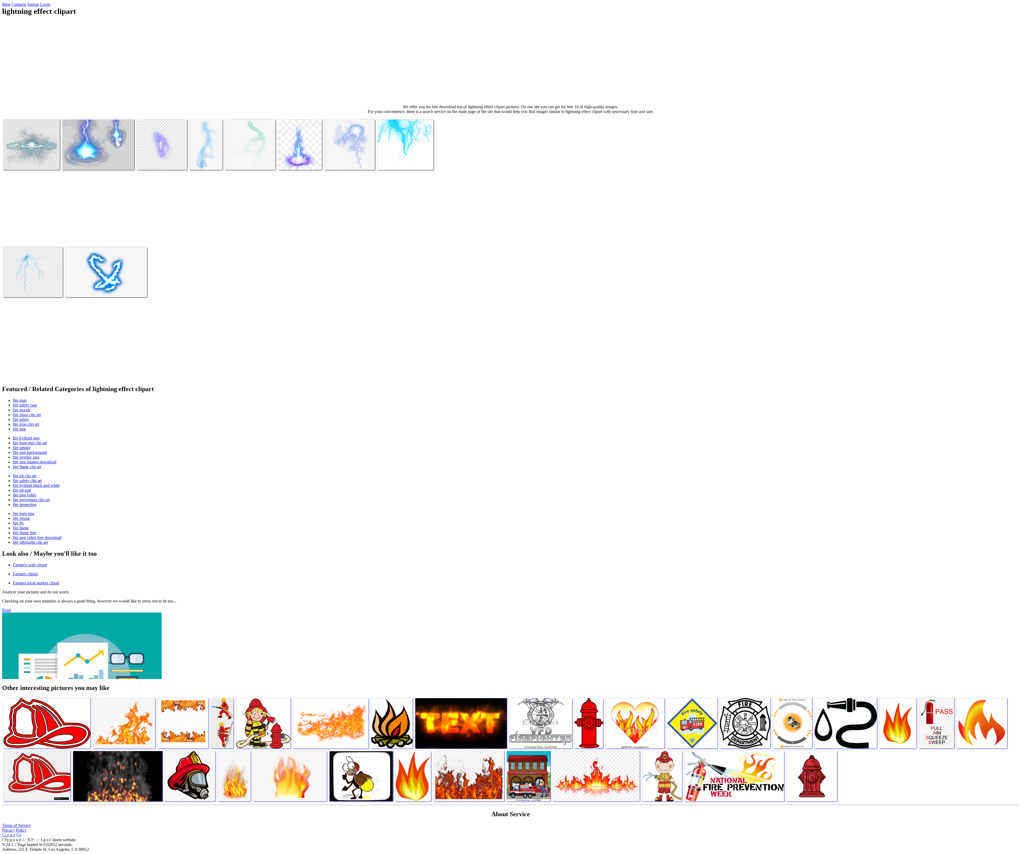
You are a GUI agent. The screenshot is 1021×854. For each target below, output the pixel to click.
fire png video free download (37, 537)
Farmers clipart (25, 574)
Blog (6, 4)
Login (45, 4)
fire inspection (24, 504)
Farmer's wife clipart (30, 565)
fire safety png (25, 405)
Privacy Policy (14, 830)
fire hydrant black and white (36, 485)
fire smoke (21, 447)
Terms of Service (16, 825)
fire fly (18, 523)
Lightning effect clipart (22, 163)
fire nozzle (21, 410)
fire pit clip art (24, 476)
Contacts (18, 4)
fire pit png (22, 490)
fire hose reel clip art (30, 443)
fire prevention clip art (31, 499)
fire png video (24, 495)
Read (6, 610)
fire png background (30, 452)
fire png (19, 429)
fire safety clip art (27, 480)
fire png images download (34, 462)
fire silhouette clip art (30, 542)
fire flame (21, 528)
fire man (20, 400)
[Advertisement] (510, 60)
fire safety (21, 419)
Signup (33, 4)
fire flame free (24, 532)
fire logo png (23, 513)
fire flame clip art (27, 466)
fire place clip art (27, 414)
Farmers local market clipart (36, 583)
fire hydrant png (26, 438)
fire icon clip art (26, 424)
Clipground (26, 837)
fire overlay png (26, 457)
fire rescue (21, 518)
